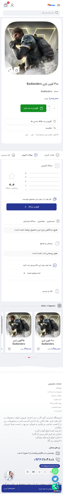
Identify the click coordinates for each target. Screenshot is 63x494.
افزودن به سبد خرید (31, 108)
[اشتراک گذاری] (16, 70)
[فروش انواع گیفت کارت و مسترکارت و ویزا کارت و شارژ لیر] (51, 5)
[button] (34, 357)
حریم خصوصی (56, 407)
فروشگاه (58, 388)
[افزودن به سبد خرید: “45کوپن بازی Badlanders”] (9, 349)
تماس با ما (57, 411)
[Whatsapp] (55, 471)
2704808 (44, 459)
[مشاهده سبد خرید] (6, 5)
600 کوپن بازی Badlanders (48, 342)
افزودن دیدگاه (33, 206)
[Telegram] (55, 479)
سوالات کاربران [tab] (27, 155)
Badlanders (46, 91)
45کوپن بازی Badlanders (19, 342)
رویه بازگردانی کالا (55, 403)
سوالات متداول (56, 395)
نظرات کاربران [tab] (49, 155)
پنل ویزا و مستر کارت (54, 392)
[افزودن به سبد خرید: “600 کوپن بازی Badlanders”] (38, 349)
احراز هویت (57, 399)
